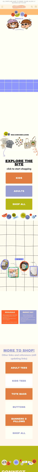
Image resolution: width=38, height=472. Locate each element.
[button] (2, 7)
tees (19, 191)
